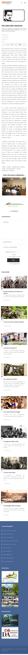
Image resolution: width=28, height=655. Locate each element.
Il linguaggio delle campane (12, 506)
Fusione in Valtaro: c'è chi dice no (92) (10, 544)
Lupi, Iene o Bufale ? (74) (7, 551)
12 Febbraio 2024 (7, 483)
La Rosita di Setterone (10, 348)
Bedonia (9, 166)
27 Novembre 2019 (7, 450)
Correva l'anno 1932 (9, 472)
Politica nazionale (11, 168)
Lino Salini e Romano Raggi (12, 412)
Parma (3, 168)
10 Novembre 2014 (7, 300)
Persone (22, 166)
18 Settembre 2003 (7, 326)
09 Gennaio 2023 (7, 390)
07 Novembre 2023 (7, 357)
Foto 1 (3, 41)
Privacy (14, 254)
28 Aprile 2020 (6, 515)
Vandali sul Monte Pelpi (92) (8, 537)
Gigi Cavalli (4, 34)
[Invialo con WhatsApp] (16, 44)
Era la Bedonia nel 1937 (10, 379)
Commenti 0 (5, 39)
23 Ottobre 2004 (7, 419)
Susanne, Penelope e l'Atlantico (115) (9, 530)
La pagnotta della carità (11, 441)
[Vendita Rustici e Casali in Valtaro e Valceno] (10, 577)
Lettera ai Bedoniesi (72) (7, 554)
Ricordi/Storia (16, 166)
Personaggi (4, 170)
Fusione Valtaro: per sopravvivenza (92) (10, 540)
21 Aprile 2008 (5, 37)
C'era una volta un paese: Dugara (14, 322)
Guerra (4, 166)
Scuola (18, 168)
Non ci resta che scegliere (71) (8, 561)
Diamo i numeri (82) (7, 547)
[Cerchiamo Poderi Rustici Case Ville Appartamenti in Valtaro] (14, 204)
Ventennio (11, 170)
